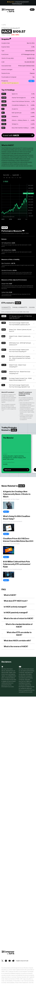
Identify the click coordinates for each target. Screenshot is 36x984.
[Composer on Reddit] (13, 961)
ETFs (4, 25)
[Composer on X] (2, 961)
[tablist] (18, 307)
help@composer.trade (22, 961)
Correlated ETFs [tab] (6, 307)
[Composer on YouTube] (9, 961)
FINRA (3, 971)
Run (6, 181)
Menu (32, 9)
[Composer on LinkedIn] (6, 961)
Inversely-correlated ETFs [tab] (20, 307)
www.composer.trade (8, 216)
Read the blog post (17, 4)
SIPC (7, 971)
